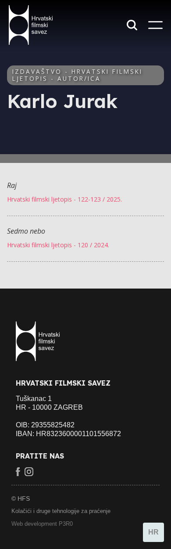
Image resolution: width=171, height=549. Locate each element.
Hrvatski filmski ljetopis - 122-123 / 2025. (64, 199)
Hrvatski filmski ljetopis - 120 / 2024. (58, 245)
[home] (36, 25)
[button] (155, 25)
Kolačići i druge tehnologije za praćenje (60, 511)
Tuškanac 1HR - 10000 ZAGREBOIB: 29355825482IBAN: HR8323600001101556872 (68, 416)
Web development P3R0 (42, 523)
